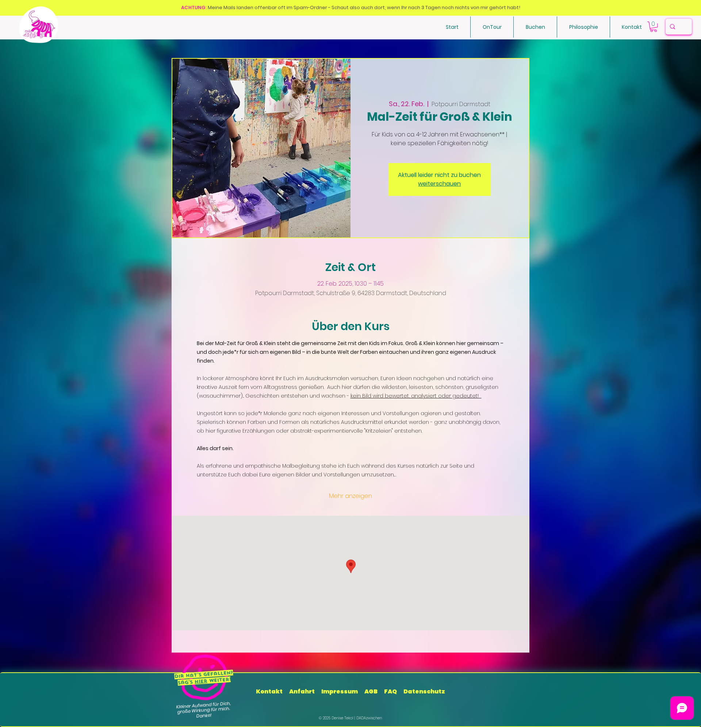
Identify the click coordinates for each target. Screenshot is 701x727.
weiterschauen (439, 183)
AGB (371, 691)
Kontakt (270, 691)
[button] (535, 27)
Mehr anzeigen (350, 496)
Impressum (339, 691)
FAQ (390, 691)
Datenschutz (424, 691)
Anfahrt (302, 691)
